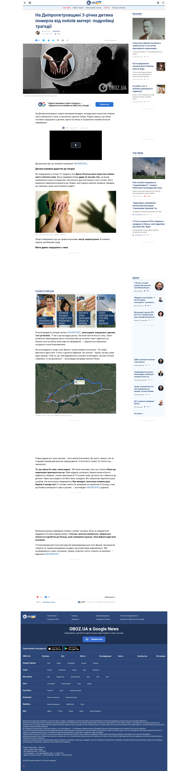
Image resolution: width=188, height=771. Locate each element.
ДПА (88, 677)
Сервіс (89, 683)
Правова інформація (102, 616)
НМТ (107, 677)
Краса (71, 711)
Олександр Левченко (140, 380)
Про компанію (52, 616)
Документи (75, 619)
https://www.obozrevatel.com (94, 721)
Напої (61, 690)
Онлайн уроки (75, 677)
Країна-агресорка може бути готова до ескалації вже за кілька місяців (146, 192)
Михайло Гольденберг (141, 320)
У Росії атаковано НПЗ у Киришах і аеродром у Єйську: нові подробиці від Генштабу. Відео (149, 224)
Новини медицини (53, 704)
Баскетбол (62, 670)
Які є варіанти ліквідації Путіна (144, 402)
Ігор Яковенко (138, 407)
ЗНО (97, 677)
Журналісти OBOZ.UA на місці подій (132, 619)
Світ (62, 656)
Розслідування (105, 656)
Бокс (84, 670)
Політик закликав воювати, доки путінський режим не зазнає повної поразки (142, 74)
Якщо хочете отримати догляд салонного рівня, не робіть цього (143, 97)
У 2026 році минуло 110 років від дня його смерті (147, 53)
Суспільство (56, 31)
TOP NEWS (138, 153)
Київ (48, 663)
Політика (45, 656)
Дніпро (83, 663)
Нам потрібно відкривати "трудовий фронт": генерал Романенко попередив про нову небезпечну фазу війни (147, 185)
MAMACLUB (70, 704)
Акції (79, 683)
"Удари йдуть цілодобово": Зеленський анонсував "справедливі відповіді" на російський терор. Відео (145, 206)
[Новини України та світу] (81, 603)
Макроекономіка (71, 697)
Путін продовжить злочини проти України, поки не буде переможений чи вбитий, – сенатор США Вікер (143, 66)
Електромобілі (66, 683)
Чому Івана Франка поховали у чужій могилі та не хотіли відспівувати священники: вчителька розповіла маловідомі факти (148, 46)
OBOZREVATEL (80, 163)
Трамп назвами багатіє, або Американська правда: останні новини (144, 389)
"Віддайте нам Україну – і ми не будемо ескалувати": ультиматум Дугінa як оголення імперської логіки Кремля (144, 300)
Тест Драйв (51, 683)
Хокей (74, 670)
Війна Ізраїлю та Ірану (94, 8)
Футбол (49, 670)
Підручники (60, 677)
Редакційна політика (48, 602)
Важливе (137, 13)
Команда (75, 616)
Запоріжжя (71, 663)
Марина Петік (46, 31)
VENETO (107, 8)
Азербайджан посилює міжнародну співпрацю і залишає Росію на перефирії (144, 374)
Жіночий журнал (95, 711)
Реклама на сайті (53, 619)
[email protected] (48, 755)
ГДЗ (48, 677)
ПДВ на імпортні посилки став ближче (144, 361)
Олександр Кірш (139, 365)
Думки (136, 277)
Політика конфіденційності (129, 616)
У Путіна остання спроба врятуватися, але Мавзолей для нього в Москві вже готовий (142, 285)
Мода (81, 711)
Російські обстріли (118, 8)
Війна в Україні (78, 8)
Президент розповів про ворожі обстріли (147, 212)
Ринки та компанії (53, 697)
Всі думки (138, 414)
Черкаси (95, 663)
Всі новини (160, 656)
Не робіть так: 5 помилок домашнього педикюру (143, 88)
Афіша (49, 711)
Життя (83, 656)
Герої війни (67, 8)
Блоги (120, 656)
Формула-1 (96, 670)
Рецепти (50, 690)
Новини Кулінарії (75, 690)
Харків (59, 663)
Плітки (60, 711)
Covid (82, 704)
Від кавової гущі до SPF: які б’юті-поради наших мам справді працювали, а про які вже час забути (144, 314)
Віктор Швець (138, 291)
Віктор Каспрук (139, 306)
